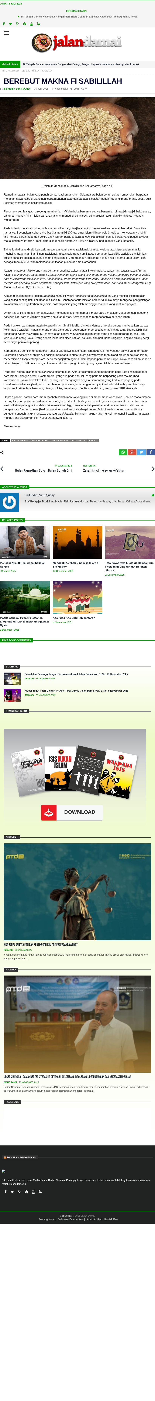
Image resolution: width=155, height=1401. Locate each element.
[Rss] (38, 24)
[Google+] (17, 24)
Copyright (65, 1215)
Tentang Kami (47, 1219)
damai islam (40, 440)
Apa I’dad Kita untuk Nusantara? (74, 617)
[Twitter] (10, 24)
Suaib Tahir (11, 1082)
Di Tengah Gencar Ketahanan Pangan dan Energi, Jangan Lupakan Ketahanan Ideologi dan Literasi (79, 16)
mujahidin (78, 440)
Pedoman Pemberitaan (70, 1219)
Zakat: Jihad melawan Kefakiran (104, 468)
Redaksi (29, 678)
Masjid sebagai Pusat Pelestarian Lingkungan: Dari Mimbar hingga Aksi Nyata (24, 621)
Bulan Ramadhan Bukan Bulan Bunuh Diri (43, 468)
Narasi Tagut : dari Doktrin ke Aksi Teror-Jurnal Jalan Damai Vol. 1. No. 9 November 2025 (76, 690)
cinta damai (20, 440)
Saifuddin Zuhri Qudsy (17, 88)
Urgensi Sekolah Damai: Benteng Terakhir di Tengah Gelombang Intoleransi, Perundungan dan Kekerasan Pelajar (67, 1077)
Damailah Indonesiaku (21, 1157)
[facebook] (150, 452)
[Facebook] (3, 24)
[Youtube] (31, 24)
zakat (93, 440)
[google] (132, 452)
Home (2, 71)
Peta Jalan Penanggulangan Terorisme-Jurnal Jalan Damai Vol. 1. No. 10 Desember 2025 (76, 674)
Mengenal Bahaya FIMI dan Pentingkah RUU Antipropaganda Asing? (41, 945)
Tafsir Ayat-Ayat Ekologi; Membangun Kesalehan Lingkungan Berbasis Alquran (129, 566)
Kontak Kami (111, 1219)
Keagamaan (13, 71)
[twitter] (141, 452)
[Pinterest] (24, 24)
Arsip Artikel (94, 1219)
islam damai (60, 440)
